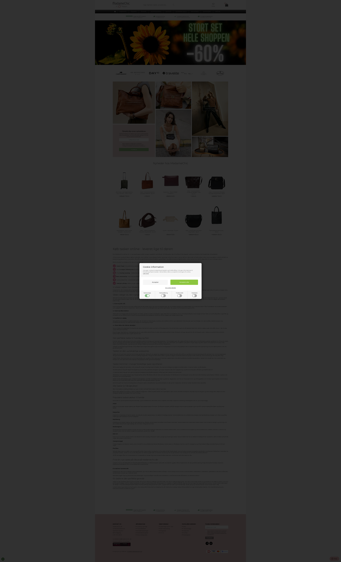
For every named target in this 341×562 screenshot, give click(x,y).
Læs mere (146, 273)
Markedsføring (163, 293)
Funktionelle (179, 293)
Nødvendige (147, 293)
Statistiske (194, 293)
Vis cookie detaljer (170, 288)
